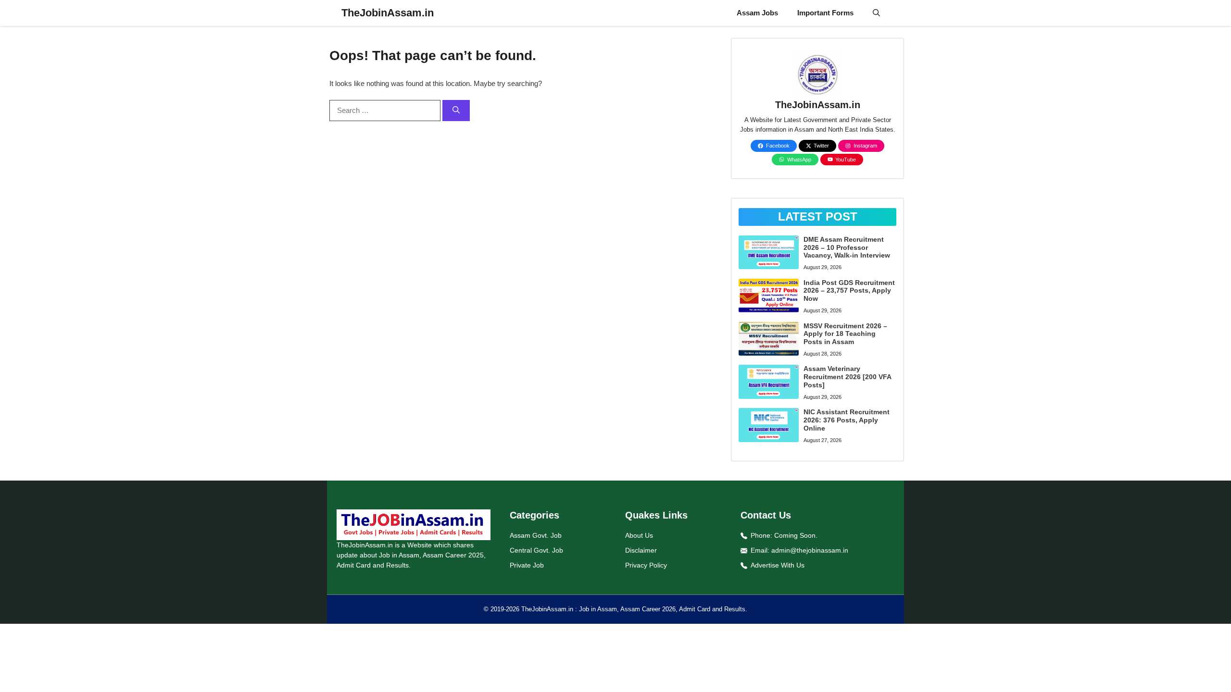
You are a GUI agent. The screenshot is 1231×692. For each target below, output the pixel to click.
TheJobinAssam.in (387, 13)
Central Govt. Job (536, 550)
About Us (639, 535)
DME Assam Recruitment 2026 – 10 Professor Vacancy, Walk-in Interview (847, 247)
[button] (876, 13)
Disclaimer (641, 550)
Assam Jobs (757, 13)
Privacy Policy (646, 565)
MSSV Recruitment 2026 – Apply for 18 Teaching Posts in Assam (845, 334)
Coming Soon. (795, 535)
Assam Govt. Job (536, 535)
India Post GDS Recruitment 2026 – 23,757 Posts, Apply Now (849, 291)
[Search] (456, 111)
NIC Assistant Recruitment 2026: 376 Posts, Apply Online (847, 420)
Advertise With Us (777, 565)
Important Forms (825, 13)
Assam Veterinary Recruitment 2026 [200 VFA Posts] (847, 377)
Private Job (527, 565)
